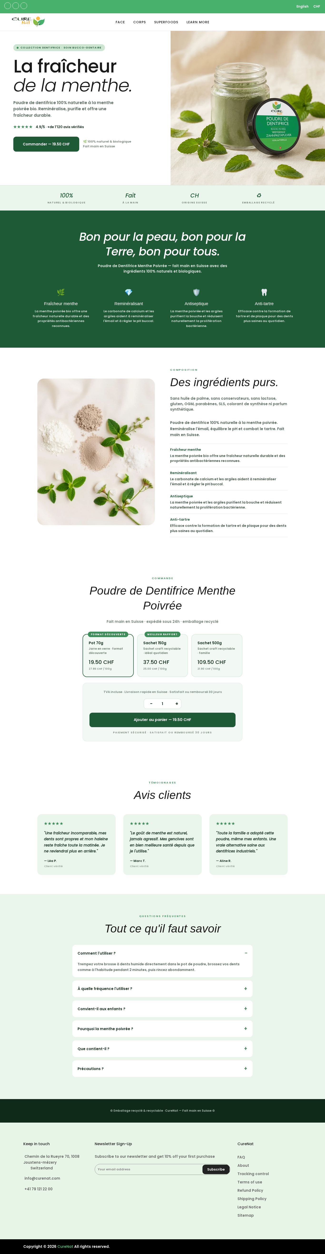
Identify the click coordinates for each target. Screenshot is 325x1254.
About (243, 1165)
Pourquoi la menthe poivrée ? (105, 1028)
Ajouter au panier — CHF (162, 719)
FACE (120, 22)
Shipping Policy (251, 1198)
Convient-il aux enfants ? (101, 1008)
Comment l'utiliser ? (97, 953)
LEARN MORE (198, 22)
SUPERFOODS (166, 22)
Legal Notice (249, 1207)
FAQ (241, 1157)
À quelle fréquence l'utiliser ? (105, 988)
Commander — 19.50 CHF (46, 144)
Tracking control (253, 1173)
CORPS (139, 22)
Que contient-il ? (93, 1048)
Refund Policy (250, 1190)
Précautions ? (91, 1068)
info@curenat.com (42, 1178)
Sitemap (245, 1215)
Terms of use (249, 1182)
